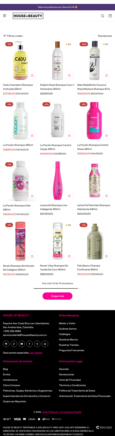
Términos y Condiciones (72, 385)
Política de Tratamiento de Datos (77, 390)
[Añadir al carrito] (32, 75)
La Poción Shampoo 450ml (18, 144)
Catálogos (64, 334)
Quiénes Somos (68, 328)
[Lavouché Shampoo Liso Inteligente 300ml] (57, 180)
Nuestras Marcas (68, 339)
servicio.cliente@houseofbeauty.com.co (25, 334)
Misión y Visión (67, 323)
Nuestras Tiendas (69, 344)
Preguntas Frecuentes (71, 350)
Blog (5, 369)
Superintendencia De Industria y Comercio (26, 395)
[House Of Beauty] (27, 15)
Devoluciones (66, 374)
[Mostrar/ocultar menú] (4, 15)
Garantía (64, 369)
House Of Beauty (50, 412)
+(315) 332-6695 (12, 331)
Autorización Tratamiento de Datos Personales (85, 395)
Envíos (6, 374)
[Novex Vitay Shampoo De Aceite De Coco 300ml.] (57, 241)
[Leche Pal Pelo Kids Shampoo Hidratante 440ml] (94, 180)
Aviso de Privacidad (70, 379)
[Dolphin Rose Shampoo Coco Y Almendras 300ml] (57, 60)
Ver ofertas (36, 352)
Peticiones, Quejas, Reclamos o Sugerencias (27, 390)
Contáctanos (10, 379)
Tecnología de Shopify (70, 412)
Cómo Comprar (11, 385)
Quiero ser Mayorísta (14, 401)
